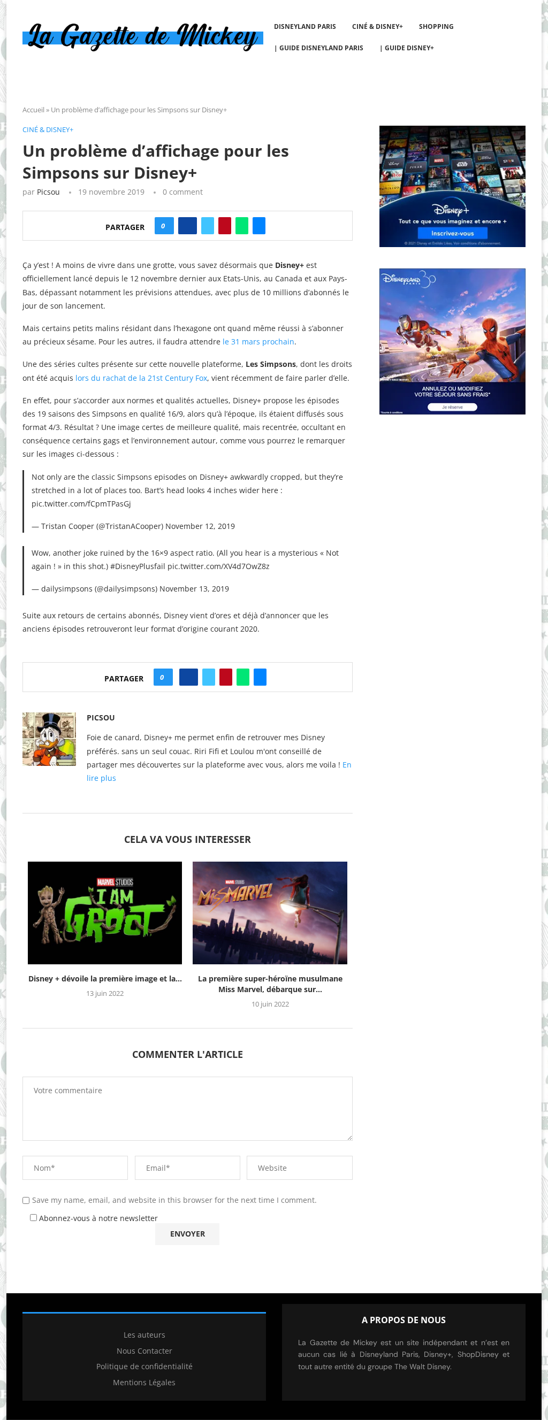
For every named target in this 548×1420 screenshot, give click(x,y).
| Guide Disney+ (406, 47)
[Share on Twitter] (207, 225)
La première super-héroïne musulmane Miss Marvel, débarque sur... (270, 983)
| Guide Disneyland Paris (318, 47)
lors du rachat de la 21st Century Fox (141, 378)
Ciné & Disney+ (377, 26)
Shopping (436, 26)
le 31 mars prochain (258, 341)
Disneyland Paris (305, 26)
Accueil (33, 109)
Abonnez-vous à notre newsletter (97, 1218)
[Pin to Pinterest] (224, 225)
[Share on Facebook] (187, 225)
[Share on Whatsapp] (241, 225)
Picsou (48, 192)
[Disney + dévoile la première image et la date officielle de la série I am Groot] (105, 913)
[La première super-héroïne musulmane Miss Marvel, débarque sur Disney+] (270, 913)
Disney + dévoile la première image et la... (105, 978)
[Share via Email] (259, 225)
